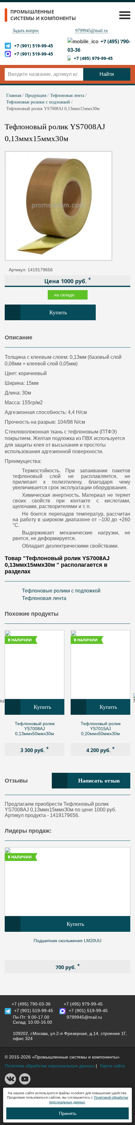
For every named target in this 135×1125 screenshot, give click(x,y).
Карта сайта (112, 1065)
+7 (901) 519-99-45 (33, 46)
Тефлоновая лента (44, 598)
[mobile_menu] (123, 15)
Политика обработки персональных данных (49, 1065)
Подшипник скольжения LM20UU (67, 940)
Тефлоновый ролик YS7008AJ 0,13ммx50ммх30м (35, 728)
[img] (34, 664)
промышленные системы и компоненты (43, 15)
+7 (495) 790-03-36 (31, 1003)
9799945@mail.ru (91, 30)
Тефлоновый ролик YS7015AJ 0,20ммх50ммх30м (101, 728)
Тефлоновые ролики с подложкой (61, 590)
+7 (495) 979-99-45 (93, 58)
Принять (67, 1113)
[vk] (10, 1082)
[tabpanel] (34, 693)
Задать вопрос (26, 30)
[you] (24, 1082)
